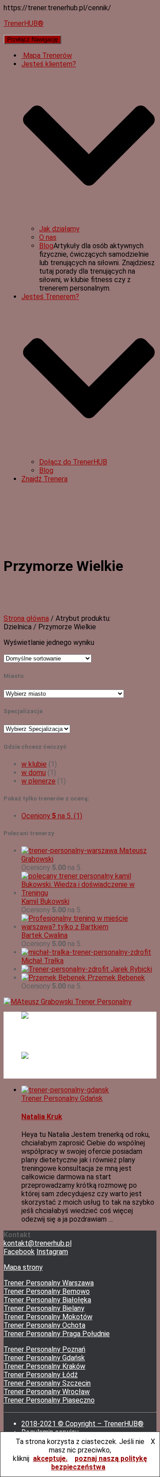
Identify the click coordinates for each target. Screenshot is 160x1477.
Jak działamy (59, 229)
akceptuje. (50, 1458)
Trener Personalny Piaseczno (49, 1400)
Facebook (19, 1251)
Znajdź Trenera (44, 479)
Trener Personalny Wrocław (47, 1391)
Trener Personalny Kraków (44, 1366)
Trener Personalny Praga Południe (57, 1333)
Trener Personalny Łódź (41, 1374)
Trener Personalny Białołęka (47, 1300)
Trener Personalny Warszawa (49, 1283)
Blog (46, 246)
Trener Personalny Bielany (44, 1308)
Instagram (52, 1251)
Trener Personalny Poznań (44, 1349)
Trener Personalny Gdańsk (62, 1098)
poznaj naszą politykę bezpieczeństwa (99, 1462)
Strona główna (26, 618)
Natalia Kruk (41, 1116)
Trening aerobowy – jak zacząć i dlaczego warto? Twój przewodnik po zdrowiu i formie (85, 1072)
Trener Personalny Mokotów (48, 1317)
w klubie (34, 764)
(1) (51, 816)
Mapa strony (23, 1267)
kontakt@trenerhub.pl (38, 1243)
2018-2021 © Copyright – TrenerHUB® (82, 1424)
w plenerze (38, 781)
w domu (33, 772)
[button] (88, 220)
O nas (47, 237)
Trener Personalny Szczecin (47, 1383)
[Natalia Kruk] (65, 1090)
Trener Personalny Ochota (44, 1325)
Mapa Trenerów (46, 55)
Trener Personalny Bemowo (47, 1291)
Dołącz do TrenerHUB (73, 462)
